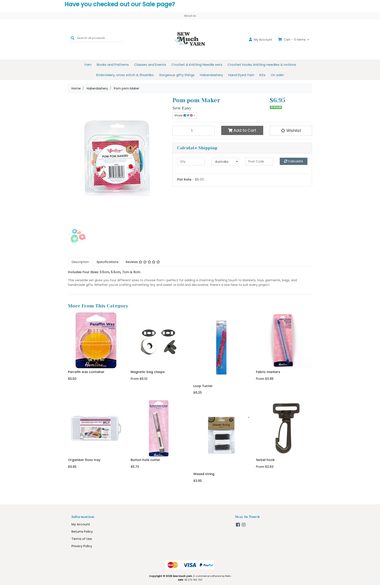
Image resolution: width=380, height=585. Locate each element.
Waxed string (203, 474)
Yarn (87, 64)
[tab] (80, 262)
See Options (158, 362)
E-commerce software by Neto (212, 576)
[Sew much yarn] (190, 39)
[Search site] (72, 38)
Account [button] (263, 39)
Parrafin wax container (86, 372)
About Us (190, 16)
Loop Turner (203, 386)
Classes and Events (150, 64)
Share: (179, 115)
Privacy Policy (81, 546)
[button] (291, 130)
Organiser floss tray (84, 460)
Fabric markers (268, 372)
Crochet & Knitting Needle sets (196, 64)
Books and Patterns (113, 64)
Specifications (107, 262)
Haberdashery (211, 75)
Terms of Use (81, 539)
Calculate (295, 161)
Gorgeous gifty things (177, 75)
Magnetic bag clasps (148, 372)
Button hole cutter (145, 460)
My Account (80, 524)
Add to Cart (244, 130)
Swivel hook (265, 460)
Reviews (132, 262)
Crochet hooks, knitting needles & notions (262, 64)
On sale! (277, 75)
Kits (262, 75)
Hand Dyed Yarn (241, 75)
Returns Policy (82, 531)
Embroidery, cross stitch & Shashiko (125, 75)
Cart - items (295, 39)
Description (80, 262)
